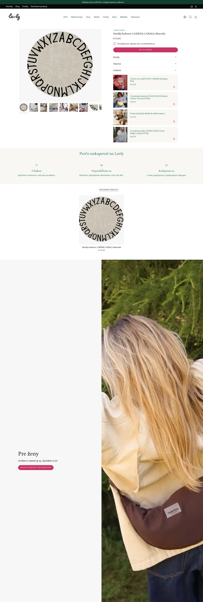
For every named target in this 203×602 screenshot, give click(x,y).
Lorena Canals (119, 30)
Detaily (116, 57)
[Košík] (195, 17)
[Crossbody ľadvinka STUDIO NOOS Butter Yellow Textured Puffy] (120, 100)
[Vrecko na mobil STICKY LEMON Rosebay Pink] (120, 82)
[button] (65, 17)
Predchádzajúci (19, 65)
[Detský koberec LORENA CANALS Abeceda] (101, 220)
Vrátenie (117, 70)
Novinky (9, 6)
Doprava (117, 63)
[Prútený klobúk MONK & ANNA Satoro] (120, 117)
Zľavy (17, 6)
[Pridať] (174, 86)
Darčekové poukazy (39, 6)
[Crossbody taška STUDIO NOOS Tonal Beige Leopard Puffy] (120, 134)
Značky (25, 6)
